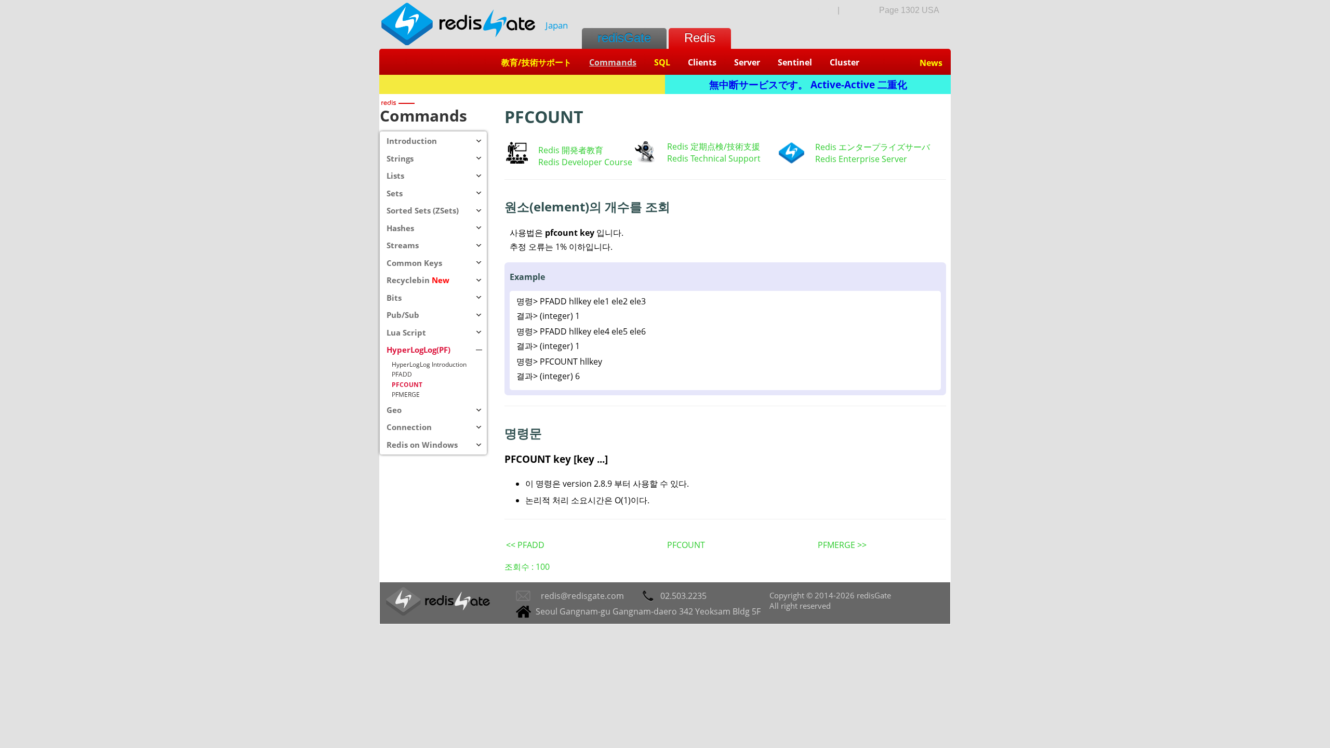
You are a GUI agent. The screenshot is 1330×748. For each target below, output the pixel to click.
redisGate (624, 38)
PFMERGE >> (842, 545)
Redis (699, 38)
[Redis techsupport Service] (645, 161)
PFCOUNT (686, 545)
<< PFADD (525, 545)
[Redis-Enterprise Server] (791, 161)
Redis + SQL (522, 84)
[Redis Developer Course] (517, 160)
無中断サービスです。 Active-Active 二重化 (808, 84)
